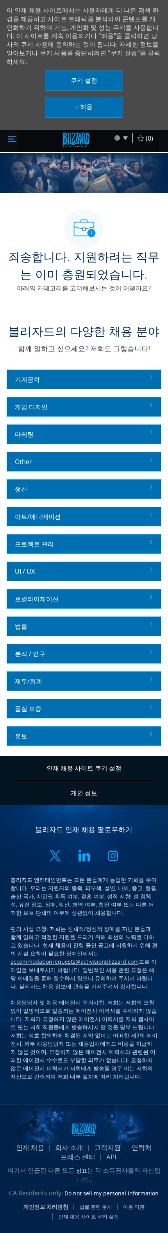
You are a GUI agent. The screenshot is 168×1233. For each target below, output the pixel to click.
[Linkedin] (84, 856)
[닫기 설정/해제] (12, 138)
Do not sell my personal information (111, 1193)
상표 (81, 1170)
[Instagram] (113, 856)
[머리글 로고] (76, 139)
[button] (84, 81)
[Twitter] (55, 856)
